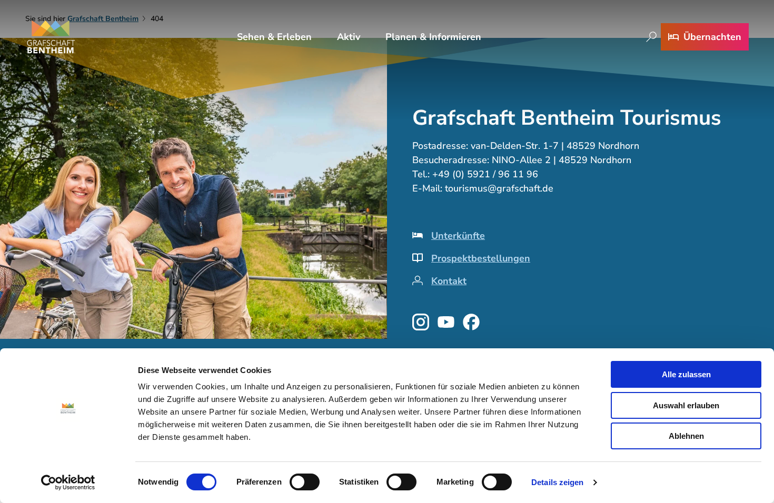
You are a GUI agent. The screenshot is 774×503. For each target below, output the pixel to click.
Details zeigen (557, 482)
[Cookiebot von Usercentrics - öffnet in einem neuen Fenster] (68, 482)
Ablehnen (686, 435)
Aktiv (348, 37)
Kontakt (449, 281)
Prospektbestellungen (480, 258)
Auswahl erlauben (686, 405)
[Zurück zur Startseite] (51, 37)
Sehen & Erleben (274, 37)
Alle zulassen (686, 374)
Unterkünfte (458, 235)
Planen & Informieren (433, 37)
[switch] (305, 482)
